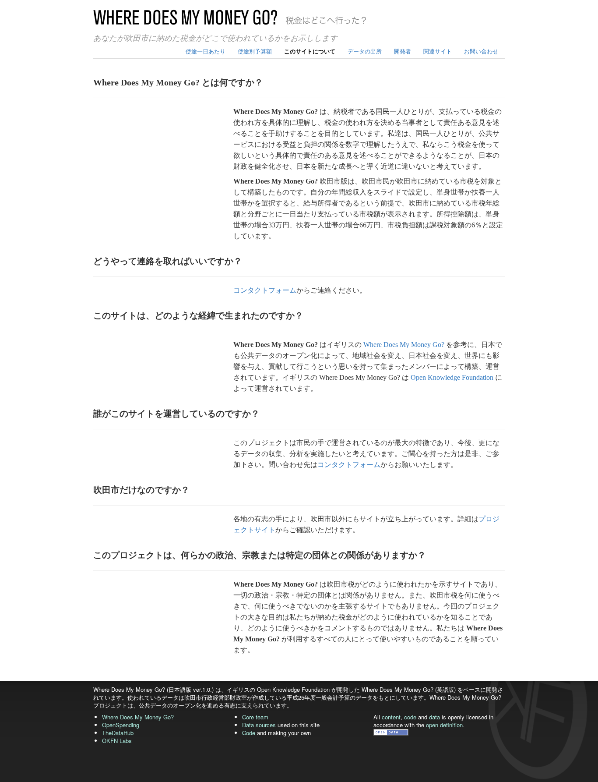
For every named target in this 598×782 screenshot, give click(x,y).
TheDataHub (118, 733)
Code (248, 733)
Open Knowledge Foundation (452, 377)
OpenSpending (120, 725)
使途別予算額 (255, 51)
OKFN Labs (117, 740)
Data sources (259, 725)
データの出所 (365, 51)
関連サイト (437, 51)
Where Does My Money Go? (403, 344)
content (391, 717)
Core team (255, 717)
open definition (444, 725)
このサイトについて (309, 51)
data (434, 717)
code (410, 717)
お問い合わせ (481, 51)
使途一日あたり (205, 51)
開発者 (402, 51)
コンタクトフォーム (264, 290)
